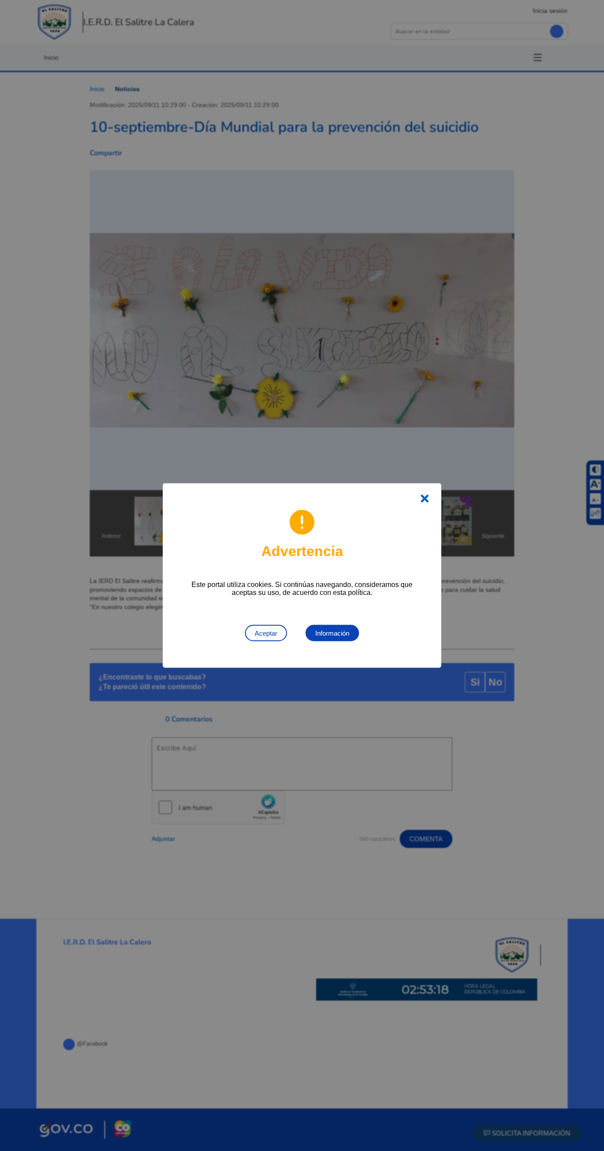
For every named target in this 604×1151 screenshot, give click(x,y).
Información (332, 633)
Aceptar (266, 633)
